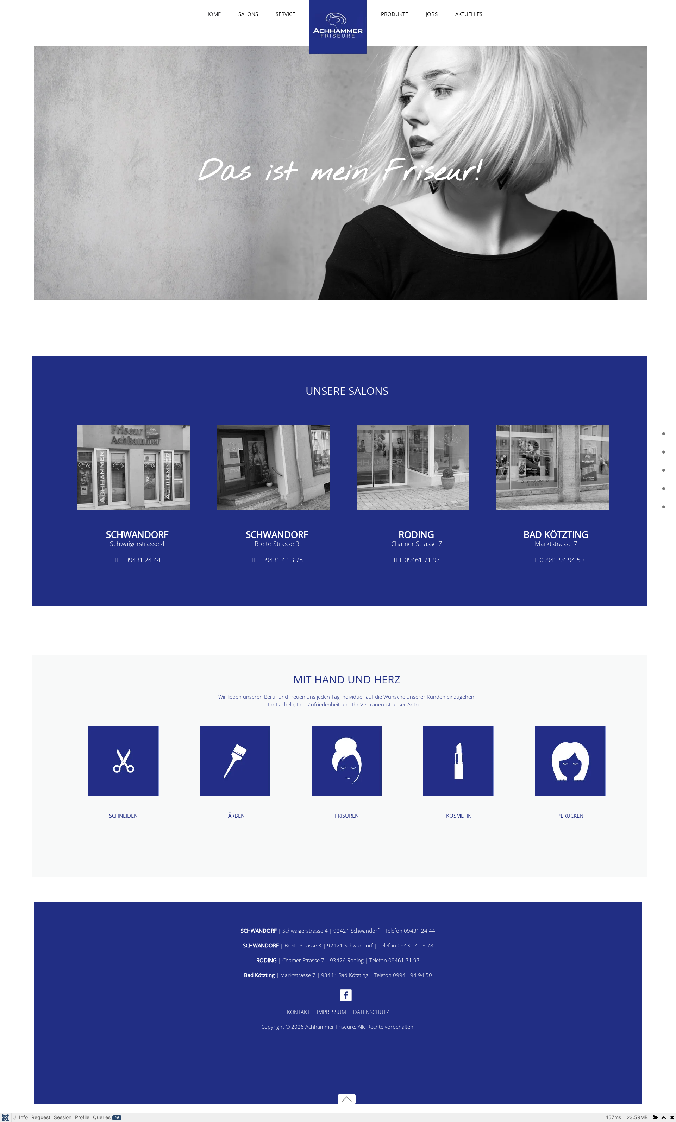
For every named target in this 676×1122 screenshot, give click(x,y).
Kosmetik (458, 815)
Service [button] (285, 14)
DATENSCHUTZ (371, 1011)
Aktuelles (468, 14)
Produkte (394, 14)
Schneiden (123, 815)
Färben (235, 815)
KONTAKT (298, 1011)
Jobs (432, 14)
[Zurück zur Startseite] (338, 27)
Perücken (570, 815)
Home (213, 14)
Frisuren (347, 815)
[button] (347, 1099)
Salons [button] (248, 14)
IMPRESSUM (331, 1011)
